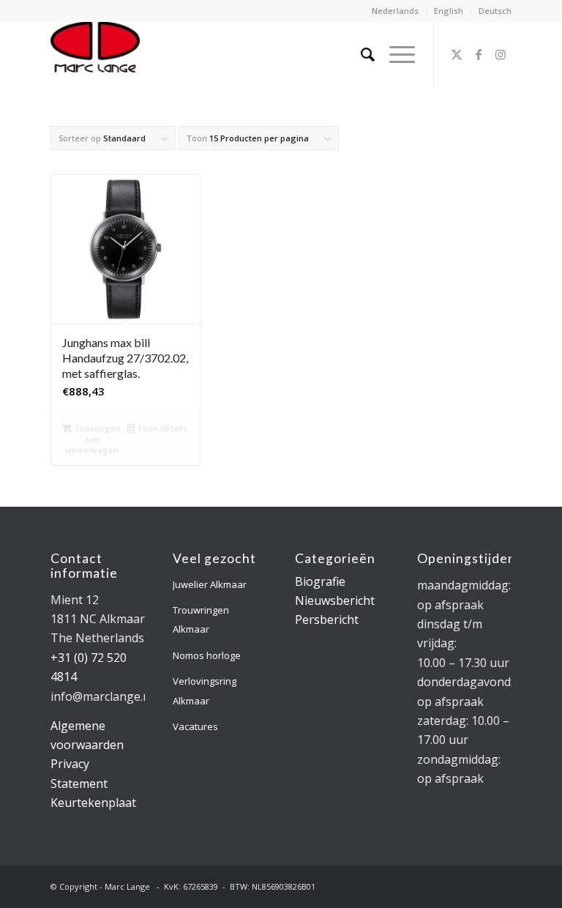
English (448, 10)
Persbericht (327, 619)
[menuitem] (395, 11)
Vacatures (195, 726)
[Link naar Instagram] (501, 54)
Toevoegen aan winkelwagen (93, 439)
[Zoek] (360, 54)
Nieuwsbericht (335, 600)
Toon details (161, 428)
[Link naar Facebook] (479, 54)
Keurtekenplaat (93, 802)
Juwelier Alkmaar (210, 584)
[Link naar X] (457, 54)
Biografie (320, 581)
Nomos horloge (207, 655)
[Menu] (395, 54)
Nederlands (395, 10)
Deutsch (495, 10)
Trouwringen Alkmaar (201, 619)
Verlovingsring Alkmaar (204, 690)
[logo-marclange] (95, 54)
